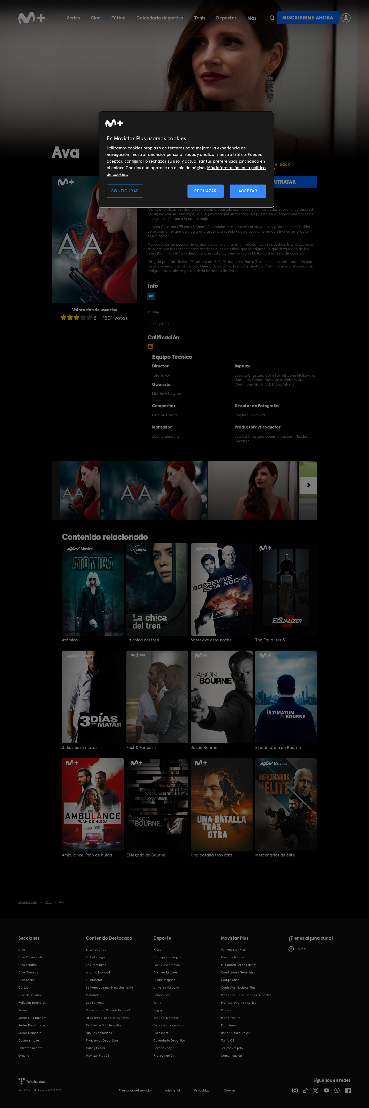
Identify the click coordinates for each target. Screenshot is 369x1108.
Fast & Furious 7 (141, 747)
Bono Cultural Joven (236, 1033)
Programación (163, 1055)
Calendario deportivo (159, 18)
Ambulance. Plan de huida (87, 855)
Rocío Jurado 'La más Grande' (108, 1010)
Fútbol (118, 18)
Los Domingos (96, 965)
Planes (226, 1010)
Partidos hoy (162, 1048)
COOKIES (230, 1090)
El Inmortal (94, 980)
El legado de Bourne (145, 855)
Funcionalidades (233, 957)
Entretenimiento (30, 1048)
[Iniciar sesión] (346, 17)
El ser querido (96, 950)
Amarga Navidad (98, 972)
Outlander (93, 995)
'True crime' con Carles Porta (107, 1018)
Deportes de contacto (169, 1025)
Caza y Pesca (95, 1048)
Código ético (230, 980)
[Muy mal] (63, 317)
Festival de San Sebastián (104, 1025)
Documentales (28, 1040)
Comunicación (231, 1055)
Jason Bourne (204, 747)
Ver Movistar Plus (233, 950)
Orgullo (23, 1055)
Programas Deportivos (102, 1040)
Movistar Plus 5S (97, 1055)
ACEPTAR (248, 190)
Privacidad (202, 1090)
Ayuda (301, 949)
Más (251, 18)
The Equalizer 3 (270, 640)
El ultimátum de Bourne (278, 747)
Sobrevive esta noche (211, 640)
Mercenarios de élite (275, 855)
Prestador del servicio (135, 1090)
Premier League (165, 972)
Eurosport (160, 1033)
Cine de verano (29, 995)
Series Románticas (31, 1025)
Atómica (70, 640)
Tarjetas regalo (232, 1048)
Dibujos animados (99, 1033)
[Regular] (76, 317)
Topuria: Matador (166, 1018)
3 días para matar (79, 747)
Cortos (23, 987)
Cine (95, 18)
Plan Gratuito (230, 1018)
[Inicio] (31, 18)
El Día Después (164, 980)
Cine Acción (27, 980)
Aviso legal (172, 1090)
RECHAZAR (205, 190)
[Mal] (70, 317)
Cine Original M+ (30, 957)
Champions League (167, 957)
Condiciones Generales (238, 972)
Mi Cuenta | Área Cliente (239, 965)
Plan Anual (229, 1025)
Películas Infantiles (32, 1003)
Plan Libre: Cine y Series (238, 1003)
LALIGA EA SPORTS (166, 965)
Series (73, 18)
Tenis (199, 18)
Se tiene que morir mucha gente (109, 987)
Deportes (226, 18)
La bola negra (96, 957)
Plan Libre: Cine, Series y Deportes (246, 995)
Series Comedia (29, 1033)
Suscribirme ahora (307, 18)
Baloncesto (161, 995)
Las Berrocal (95, 1003)
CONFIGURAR (125, 190)
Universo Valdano (166, 987)
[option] (80, 490)
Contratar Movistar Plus (238, 987)
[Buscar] (272, 17)
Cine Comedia (28, 972)
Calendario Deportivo (169, 1040)
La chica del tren (142, 640)
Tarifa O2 (227, 1040)
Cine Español (28, 965)
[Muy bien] (89, 317)
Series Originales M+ (33, 1018)
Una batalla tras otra (211, 855)
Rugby (157, 1010)
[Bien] (83, 317)
